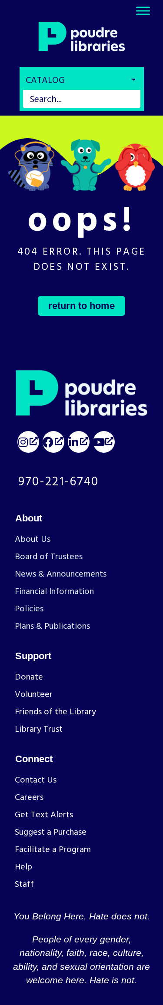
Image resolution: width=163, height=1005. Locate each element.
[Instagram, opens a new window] (28, 442)
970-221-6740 (58, 480)
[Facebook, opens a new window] (53, 442)
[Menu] (143, 11)
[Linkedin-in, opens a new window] (79, 442)
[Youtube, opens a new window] (104, 442)
